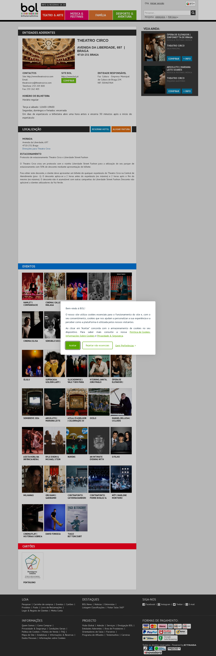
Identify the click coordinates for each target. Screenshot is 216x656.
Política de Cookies (140, 332)
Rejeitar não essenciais (97, 345)
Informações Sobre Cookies (80, 335)
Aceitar (72, 345)
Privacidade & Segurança (110, 335)
